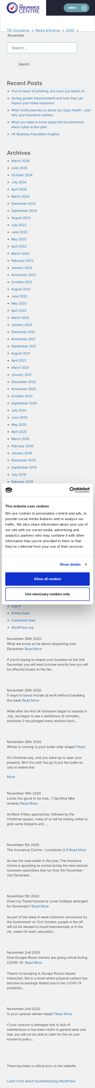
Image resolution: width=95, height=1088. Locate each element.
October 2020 (22, 396)
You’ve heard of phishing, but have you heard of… (48, 91)
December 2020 (23, 382)
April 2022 (19, 310)
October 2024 (22, 175)
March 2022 (20, 317)
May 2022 (18, 303)
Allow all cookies (47, 579)
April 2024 (19, 189)
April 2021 (18, 360)
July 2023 (18, 225)
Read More (33, 649)
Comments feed (23, 620)
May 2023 (19, 239)
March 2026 (20, 161)
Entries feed (20, 613)
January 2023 (21, 268)
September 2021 (23, 346)
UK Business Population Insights (35, 134)
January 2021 (21, 375)
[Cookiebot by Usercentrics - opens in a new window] (69, 490)
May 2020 (19, 424)
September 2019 (24, 467)
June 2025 (19, 168)
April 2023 (19, 246)
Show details (70, 564)
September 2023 (24, 211)
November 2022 (23, 275)
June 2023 (19, 232)
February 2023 (22, 260)
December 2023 (23, 203)
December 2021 (23, 332)
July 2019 (18, 474)
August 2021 (20, 353)
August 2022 (20, 289)
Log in (16, 606)
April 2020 (19, 432)
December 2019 (23, 460)
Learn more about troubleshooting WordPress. (41, 1081)
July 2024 (18, 182)
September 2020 (24, 403)
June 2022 (19, 296)
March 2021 (20, 367)
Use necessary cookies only (47, 594)
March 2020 (20, 439)
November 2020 (23, 389)
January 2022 (21, 325)
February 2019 (22, 482)
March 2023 (20, 253)
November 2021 (23, 339)
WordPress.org (22, 627)
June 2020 (19, 417)
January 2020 (21, 453)
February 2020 (22, 446)
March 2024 (20, 196)
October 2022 (21, 282)
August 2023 (21, 218)
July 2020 (18, 410)
